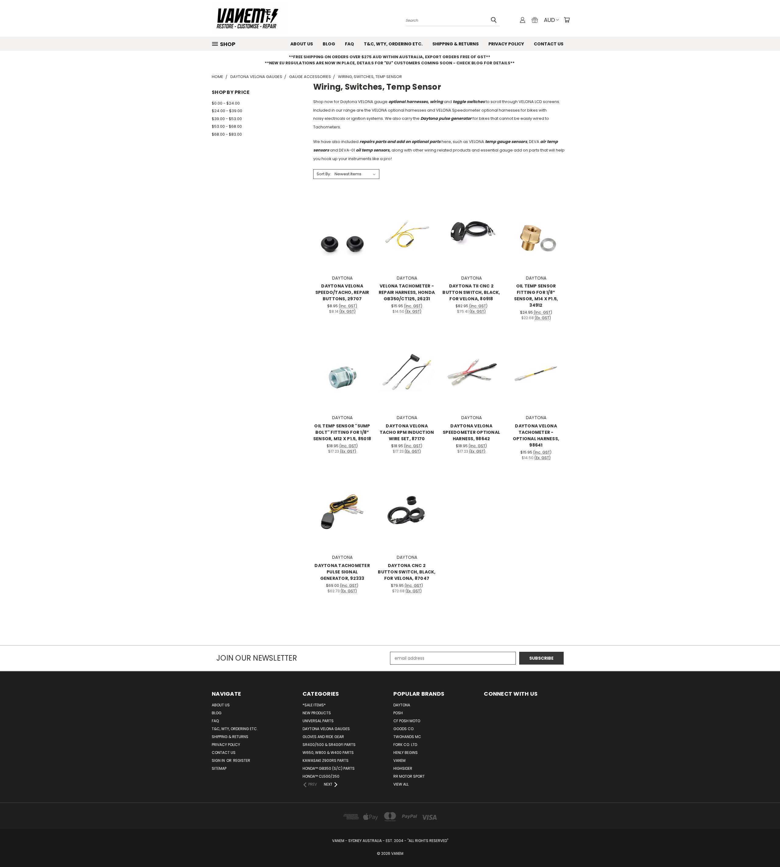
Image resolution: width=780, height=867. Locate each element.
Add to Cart (342, 243)
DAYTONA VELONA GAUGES (326, 728)
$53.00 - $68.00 (227, 126)
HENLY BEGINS (405, 752)
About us (301, 44)
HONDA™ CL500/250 (321, 776)
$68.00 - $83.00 (227, 134)
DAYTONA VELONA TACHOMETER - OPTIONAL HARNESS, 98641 (536, 435)
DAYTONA (401, 705)
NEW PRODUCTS (317, 712)
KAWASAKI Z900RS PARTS (326, 760)
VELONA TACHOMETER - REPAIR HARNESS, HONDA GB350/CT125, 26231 (407, 292)
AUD (549, 20)
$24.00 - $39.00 (227, 111)
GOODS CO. (403, 728)
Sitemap (219, 768)
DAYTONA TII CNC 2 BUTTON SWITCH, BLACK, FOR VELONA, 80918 (471, 292)
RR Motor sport (409, 776)
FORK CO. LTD (405, 744)
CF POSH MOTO (406, 720)
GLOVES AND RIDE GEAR (323, 736)
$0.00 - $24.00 (226, 103)
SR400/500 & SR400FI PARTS (329, 744)
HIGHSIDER (402, 768)
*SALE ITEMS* (314, 705)
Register (241, 760)
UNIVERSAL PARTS (318, 720)
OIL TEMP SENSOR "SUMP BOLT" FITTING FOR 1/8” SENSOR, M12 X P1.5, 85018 (342, 432)
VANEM (399, 760)
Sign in (219, 760)
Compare (340, 231)
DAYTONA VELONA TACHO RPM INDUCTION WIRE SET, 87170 (407, 432)
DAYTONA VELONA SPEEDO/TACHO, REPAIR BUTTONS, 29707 (342, 292)
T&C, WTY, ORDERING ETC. (393, 44)
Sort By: (324, 174)
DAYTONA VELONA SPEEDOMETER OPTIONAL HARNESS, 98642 (471, 432)
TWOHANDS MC (407, 736)
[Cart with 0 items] (567, 20)
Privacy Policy (506, 44)
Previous (764, 847)
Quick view (342, 220)
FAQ (349, 44)
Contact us (548, 44)
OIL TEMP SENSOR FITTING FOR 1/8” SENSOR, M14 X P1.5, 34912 (536, 295)
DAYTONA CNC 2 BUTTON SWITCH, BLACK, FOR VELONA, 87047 (406, 571)
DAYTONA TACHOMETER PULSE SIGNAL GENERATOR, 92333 (342, 571)
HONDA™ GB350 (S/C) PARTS (329, 768)
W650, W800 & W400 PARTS (328, 752)
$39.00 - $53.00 (227, 119)
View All (401, 784)
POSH (398, 712)
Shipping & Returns (455, 44)
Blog (329, 44)
